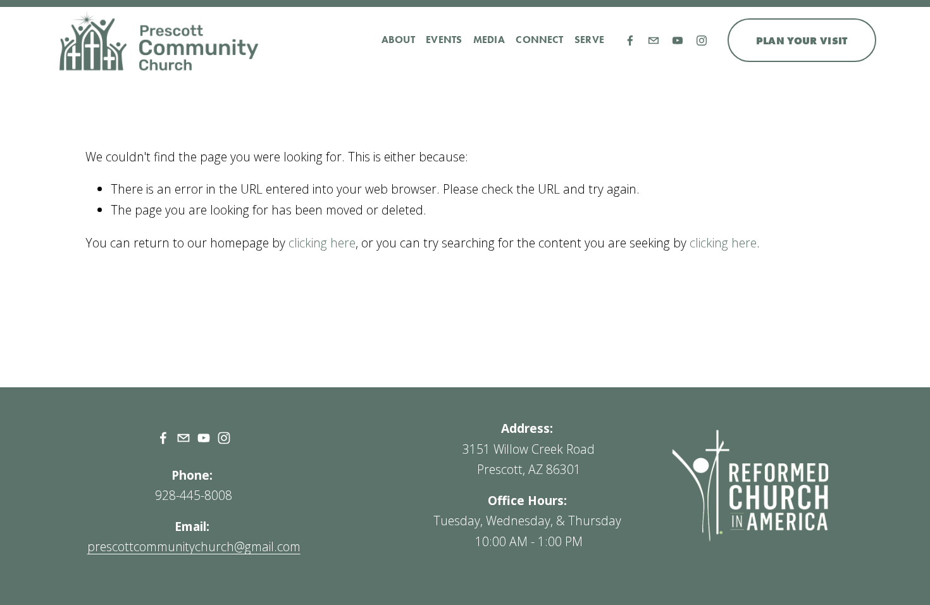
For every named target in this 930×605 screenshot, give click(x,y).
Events (444, 40)
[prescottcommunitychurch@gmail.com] (653, 40)
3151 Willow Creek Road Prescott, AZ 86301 (528, 459)
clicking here (322, 242)
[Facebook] (630, 40)
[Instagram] (701, 40)
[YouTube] (677, 40)
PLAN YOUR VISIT (802, 40)
